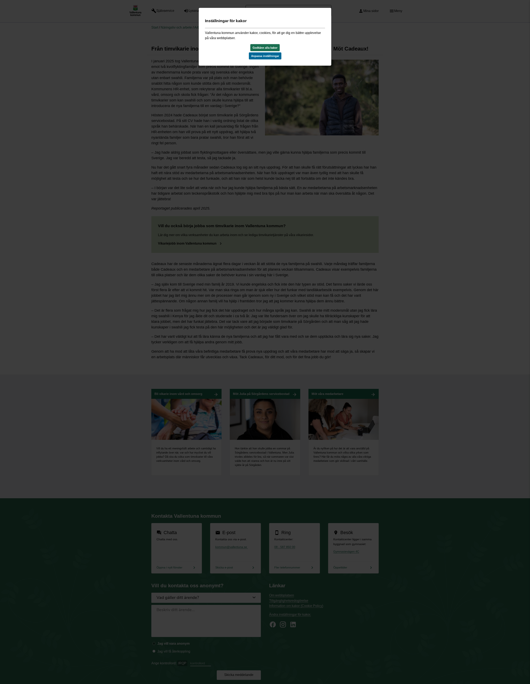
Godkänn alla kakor (265, 47)
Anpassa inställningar (265, 56)
